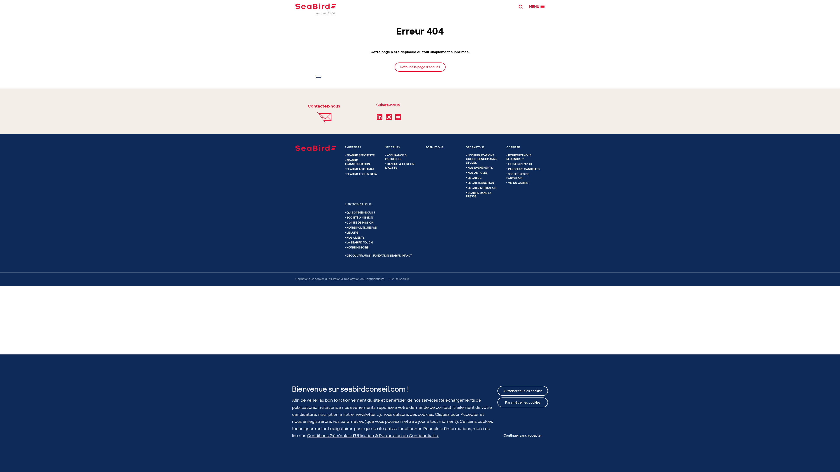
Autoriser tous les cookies (522, 391)
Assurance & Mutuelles (396, 157)
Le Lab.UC (475, 178)
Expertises (353, 147)
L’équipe (352, 232)
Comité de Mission (359, 222)
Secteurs (392, 147)
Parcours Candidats (524, 169)
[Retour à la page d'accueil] (315, 6)
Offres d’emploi (520, 164)
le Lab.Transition (481, 183)
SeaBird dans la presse (479, 194)
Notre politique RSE (361, 227)
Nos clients (355, 237)
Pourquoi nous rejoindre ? (518, 157)
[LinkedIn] (379, 118)
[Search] (521, 6)
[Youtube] (398, 118)
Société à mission (359, 217)
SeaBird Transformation (357, 162)
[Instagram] (389, 118)
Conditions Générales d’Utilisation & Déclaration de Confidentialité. (373, 435)
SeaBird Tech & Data (361, 174)
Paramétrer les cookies (522, 402)
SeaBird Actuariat (360, 169)
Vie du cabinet (519, 183)
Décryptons (475, 147)
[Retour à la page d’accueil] (420, 71)
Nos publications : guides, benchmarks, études (481, 159)
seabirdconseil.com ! (375, 389)
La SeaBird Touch (359, 242)
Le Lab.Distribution (482, 188)
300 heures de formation (517, 176)
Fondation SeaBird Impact (392, 255)
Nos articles (478, 173)
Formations (434, 147)
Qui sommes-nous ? (360, 212)
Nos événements (480, 168)
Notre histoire (357, 247)
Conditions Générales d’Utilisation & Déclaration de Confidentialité (340, 279)
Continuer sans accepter (523, 435)
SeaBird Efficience (360, 155)
